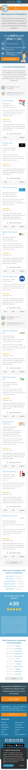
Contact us (4, 729)
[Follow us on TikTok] (21, 740)
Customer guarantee (20, 734)
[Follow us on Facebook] (6, 740)
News (2, 732)
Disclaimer (17, 729)
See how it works (14, 714)
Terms (16, 732)
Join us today (14, 699)
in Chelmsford (14, 576)
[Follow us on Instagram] (14, 740)
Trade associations (20, 722)
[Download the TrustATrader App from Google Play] (9, 745)
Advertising (4, 725)
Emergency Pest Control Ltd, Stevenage (13, 616)
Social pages (4, 734)
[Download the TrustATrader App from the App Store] (19, 745)
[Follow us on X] (10, 740)
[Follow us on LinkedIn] (17, 740)
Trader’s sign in (23, 5)
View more (14, 562)
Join (18, 2)
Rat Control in (14, 646)
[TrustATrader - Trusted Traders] (5, 7)
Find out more (18, 94)
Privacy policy (18, 725)
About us (3, 722)
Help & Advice (5, 727)
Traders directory (19, 727)
